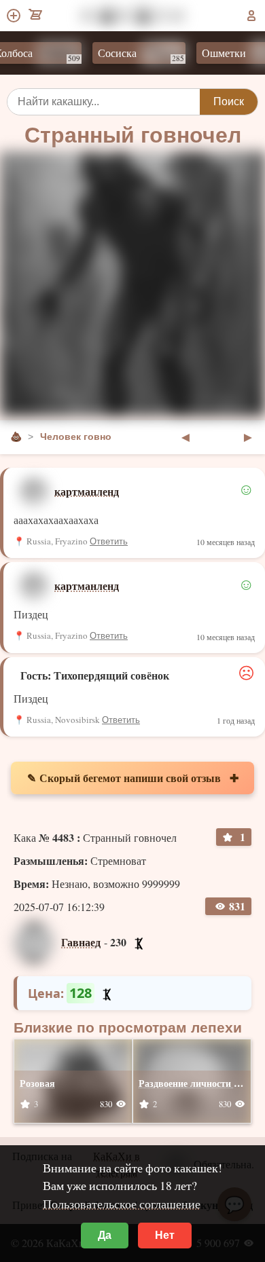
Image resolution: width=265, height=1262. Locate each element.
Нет (165, 1235)
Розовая (37, 1083)
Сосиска (133, 54)
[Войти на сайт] (251, 15)
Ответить (109, 541)
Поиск (228, 101)
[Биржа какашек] (36, 15)
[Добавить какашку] (14, 15)
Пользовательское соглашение (121, 1203)
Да (104, 1235)
